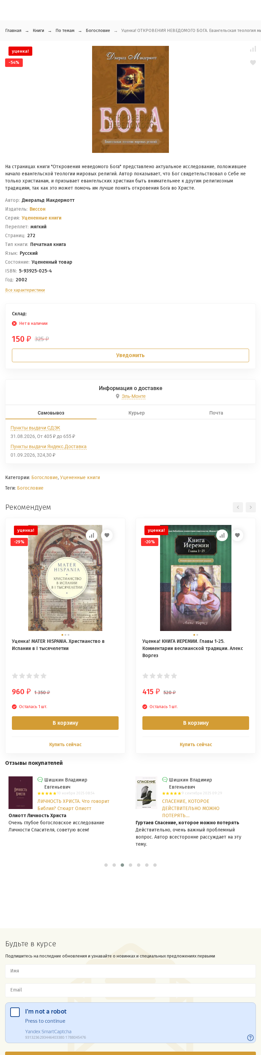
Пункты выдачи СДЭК (35, 427)
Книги (38, 30)
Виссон (38, 209)
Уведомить (130, 355)
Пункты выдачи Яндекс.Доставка (49, 446)
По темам (64, 30)
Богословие (98, 30)
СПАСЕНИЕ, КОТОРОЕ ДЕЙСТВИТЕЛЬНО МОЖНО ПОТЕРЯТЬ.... (191, 808)
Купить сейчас (65, 745)
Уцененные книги (42, 218)
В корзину (65, 723)
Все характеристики (25, 290)
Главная (13, 30)
